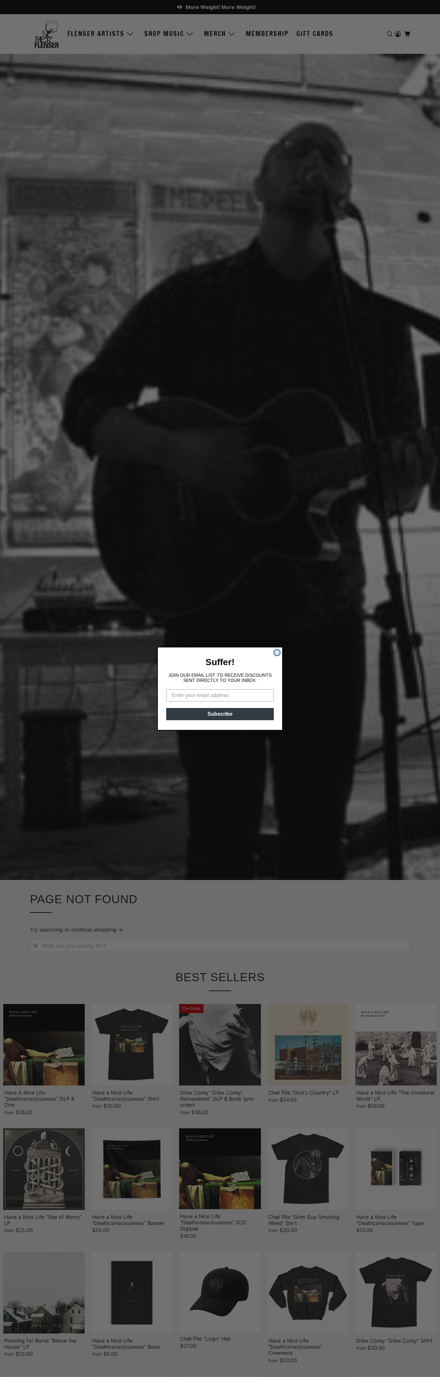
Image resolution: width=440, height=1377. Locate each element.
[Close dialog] (277, 652)
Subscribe (220, 714)
